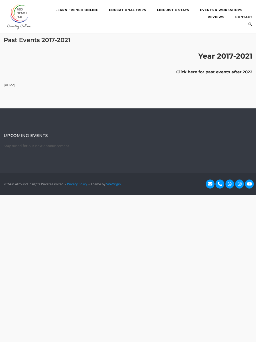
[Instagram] (239, 184)
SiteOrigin (113, 184)
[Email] (210, 184)
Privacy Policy (77, 184)
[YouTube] (249, 184)
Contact (243, 17)
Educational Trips (127, 10)
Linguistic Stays (173, 10)
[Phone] (220, 184)
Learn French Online (77, 10)
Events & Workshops (221, 10)
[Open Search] (250, 24)
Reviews (216, 17)
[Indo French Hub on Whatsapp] (230, 184)
